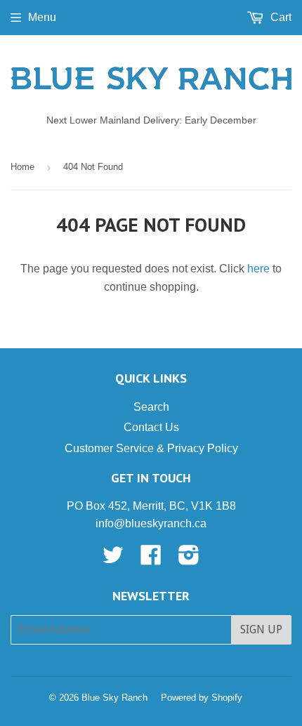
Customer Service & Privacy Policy (151, 448)
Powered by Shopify (201, 697)
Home (22, 166)
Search (151, 407)
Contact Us (151, 427)
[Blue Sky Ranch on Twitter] (113, 559)
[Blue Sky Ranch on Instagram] (188, 559)
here (258, 269)
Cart (279, 17)
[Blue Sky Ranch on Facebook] (151, 559)
